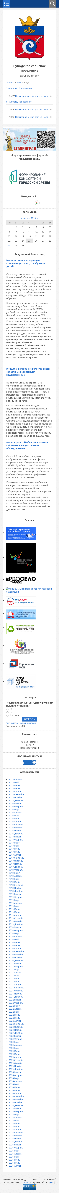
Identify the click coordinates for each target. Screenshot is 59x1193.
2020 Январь (15, 927)
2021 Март (14, 969)
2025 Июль (14, 1126)
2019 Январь (15, 894)
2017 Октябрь (16, 860)
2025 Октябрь (16, 1135)
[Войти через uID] (16, 203)
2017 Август (15, 854)
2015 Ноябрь (15, 797)
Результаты (12, 723)
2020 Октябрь (16, 954)
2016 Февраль (16, 806)
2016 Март (14, 809)
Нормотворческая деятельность (32, 96)
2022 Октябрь (16, 1026)
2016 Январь (15, 803)
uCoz (25, 1182)
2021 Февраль (16, 966)
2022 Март (14, 1005)
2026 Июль (14, 1162)
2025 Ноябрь (15, 1138)
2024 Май (14, 1084)
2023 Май (14, 1048)
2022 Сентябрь (16, 1023)
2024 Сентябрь (16, 1096)
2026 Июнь (14, 1159)
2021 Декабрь (16, 996)
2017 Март (14, 842)
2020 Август (15, 948)
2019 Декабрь (16, 924)
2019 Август (15, 915)
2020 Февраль (16, 930)
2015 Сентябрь (16, 794)
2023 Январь (15, 1035)
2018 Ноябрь (15, 888)
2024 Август (15, 1093)
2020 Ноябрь (15, 957)
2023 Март (14, 1042)
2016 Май (14, 815)
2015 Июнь (14, 785)
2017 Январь (15, 836)
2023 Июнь (14, 1051)
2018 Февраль (16, 869)
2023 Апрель (15, 1045)
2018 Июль (14, 881)
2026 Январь (15, 1144)
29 (9, 245)
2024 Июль (14, 1090)
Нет (11, 712)
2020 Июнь (14, 942)
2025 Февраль (16, 1111)
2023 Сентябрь (16, 1060)
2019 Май (14, 906)
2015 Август (15, 791)
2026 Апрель (15, 1153)
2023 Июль (14, 1054)
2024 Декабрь (16, 1105)
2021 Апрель (15, 972)
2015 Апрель (15, 779)
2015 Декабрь (16, 800)
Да (11, 708)
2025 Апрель (15, 1117)
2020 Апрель (15, 936)
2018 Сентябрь (16, 885)
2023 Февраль (16, 1038)
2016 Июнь (14, 818)
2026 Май (14, 1156)
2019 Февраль (16, 897)
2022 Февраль (16, 1002)
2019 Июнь (14, 909)
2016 (18, 82)
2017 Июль (14, 851)
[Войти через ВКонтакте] (21, 203)
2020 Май (14, 939)
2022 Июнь (14, 1014)
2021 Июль (14, 981)
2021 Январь (15, 963)
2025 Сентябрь (16, 1132)
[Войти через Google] (37, 202)
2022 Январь (15, 999)
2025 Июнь (14, 1123)
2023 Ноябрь (15, 1066)
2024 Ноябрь (15, 1102)
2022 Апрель (15, 1008)
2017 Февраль (16, 839)
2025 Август (15, 1129)
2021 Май (14, 975)
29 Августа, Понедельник (19, 88)
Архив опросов (28, 723)
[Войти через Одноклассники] (42, 203)
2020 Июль (14, 945)
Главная (10, 82)
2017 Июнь (14, 848)
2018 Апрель (15, 875)
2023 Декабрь (16, 1069)
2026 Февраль (16, 1147)
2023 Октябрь (16, 1063)
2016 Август (15, 821)
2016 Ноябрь (15, 830)
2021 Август (15, 984)
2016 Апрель (15, 812)
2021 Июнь (14, 978)
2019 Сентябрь (16, 918)
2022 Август (15, 1020)
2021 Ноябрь (15, 993)
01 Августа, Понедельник (19, 101)
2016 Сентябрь (16, 824)
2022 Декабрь (16, 1032)
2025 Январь (15, 1108)
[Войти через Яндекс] (32, 203)
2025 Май (14, 1120)
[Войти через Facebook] (27, 203)
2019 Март (14, 900)
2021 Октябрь (16, 990)
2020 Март (14, 933)
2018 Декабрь (16, 891)
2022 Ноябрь (15, 1029)
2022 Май (14, 1011)
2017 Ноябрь (15, 863)
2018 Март (14, 872)
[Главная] (29, 59)
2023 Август (15, 1057)
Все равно (15, 715)
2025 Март (14, 1114)
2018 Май (14, 878)
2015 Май (14, 782)
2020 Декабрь (16, 960)
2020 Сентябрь (16, 951)
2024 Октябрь (16, 1099)
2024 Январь (15, 1072)
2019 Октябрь (16, 921)
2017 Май (14, 845)
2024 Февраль (16, 1075)
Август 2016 (29, 218)
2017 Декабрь (16, 866)
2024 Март (14, 1078)
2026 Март (14, 1150)
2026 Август (15, 1165)
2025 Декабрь (16, 1141)
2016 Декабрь (16, 833)
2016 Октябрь (16, 827)
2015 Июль (14, 788)
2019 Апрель (15, 903)
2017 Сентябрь (16, 857)
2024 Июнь (14, 1087)
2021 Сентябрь (16, 987)
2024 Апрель (15, 1081)
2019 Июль (14, 912)
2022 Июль (14, 1017)
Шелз (50, 1182)
